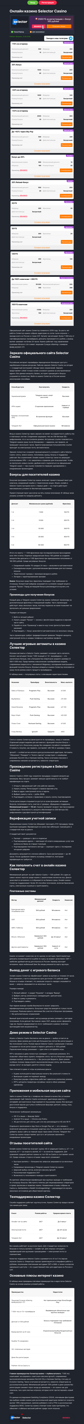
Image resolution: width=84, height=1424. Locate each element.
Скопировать (66, 170)
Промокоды (67, 57)
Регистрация (48, 3)
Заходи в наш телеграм (57, 38)
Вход (32, 3)
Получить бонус (58, 26)
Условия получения (42, 84)
